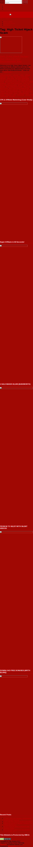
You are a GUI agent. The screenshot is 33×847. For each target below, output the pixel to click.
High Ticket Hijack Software (9, 89)
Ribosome (3, 844)
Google (2, 80)
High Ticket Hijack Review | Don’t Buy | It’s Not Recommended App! (14, 59)
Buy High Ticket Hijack (21, 76)
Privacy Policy (8, 6)
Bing (12, 76)
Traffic (21, 75)
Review (2, 94)
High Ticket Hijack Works (14, 91)
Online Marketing (24, 93)
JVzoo (16, 93)
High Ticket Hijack (11, 80)
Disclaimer (7, 9)
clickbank (3, 78)
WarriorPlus (20, 94)
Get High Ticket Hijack (22, 78)
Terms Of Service (9, 7)
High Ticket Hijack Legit (14, 83)
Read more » (8, 72)
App (8, 76)
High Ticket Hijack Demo (13, 81)
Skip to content (5, 18)
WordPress (11, 846)
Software (16, 75)
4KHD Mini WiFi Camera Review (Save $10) (18, 821)
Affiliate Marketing (6, 75)
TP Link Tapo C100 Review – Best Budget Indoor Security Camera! (17, 819)
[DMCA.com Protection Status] (5, 839)
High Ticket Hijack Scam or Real (19, 88)
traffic (14, 94)
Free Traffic (10, 78)
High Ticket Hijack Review (14, 86)
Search (2, 1)
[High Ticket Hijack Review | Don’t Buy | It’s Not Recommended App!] (16, 45)
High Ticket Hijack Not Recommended (15, 84)
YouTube (12, 96)
